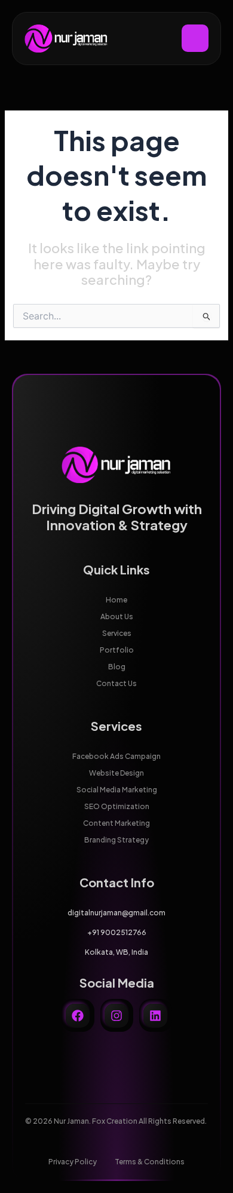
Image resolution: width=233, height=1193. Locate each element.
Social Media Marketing (116, 789)
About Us (116, 616)
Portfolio (117, 649)
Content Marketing (116, 823)
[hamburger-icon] (195, 38)
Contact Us (116, 683)
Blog (116, 666)
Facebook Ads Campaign (116, 756)
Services (116, 633)
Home (116, 599)
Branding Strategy (116, 839)
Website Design (116, 772)
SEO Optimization (116, 806)
